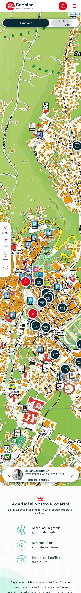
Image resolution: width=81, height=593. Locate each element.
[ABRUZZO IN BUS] (35, 325)
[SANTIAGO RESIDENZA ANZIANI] (55, 354)
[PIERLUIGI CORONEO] (65, 369)
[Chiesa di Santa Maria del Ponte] (25, 281)
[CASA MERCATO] (62, 307)
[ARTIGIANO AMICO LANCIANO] (38, 281)
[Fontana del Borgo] (32, 313)
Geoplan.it (74, 14)
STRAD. (5, 246)
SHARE (5, 233)
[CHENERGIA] (45, 327)
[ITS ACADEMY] (41, 302)
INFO (5, 259)
